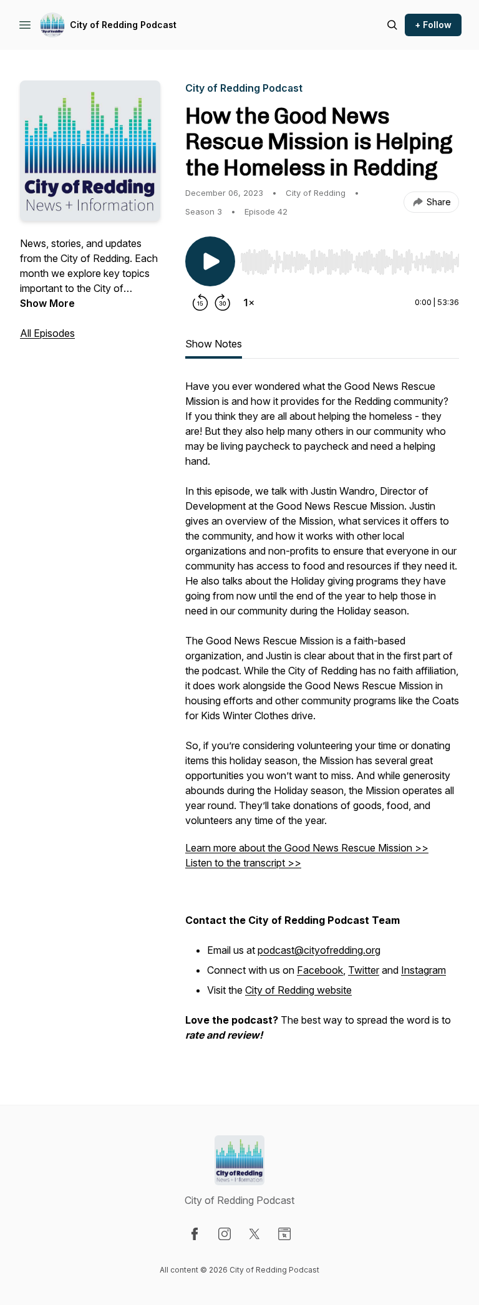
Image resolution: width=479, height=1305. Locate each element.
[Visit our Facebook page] (194, 1234)
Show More (47, 303)
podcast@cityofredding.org (319, 950)
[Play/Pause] (210, 261)
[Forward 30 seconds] (222, 302)
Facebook (320, 970)
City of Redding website (298, 990)
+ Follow (433, 24)
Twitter (363, 970)
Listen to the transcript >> (243, 862)
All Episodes (47, 333)
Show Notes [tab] (213, 343)
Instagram (423, 970)
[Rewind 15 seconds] (200, 302)
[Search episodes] (392, 24)
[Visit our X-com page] (254, 1234)
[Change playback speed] (248, 302)
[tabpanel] (322, 717)
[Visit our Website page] (284, 1234)
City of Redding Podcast (123, 24)
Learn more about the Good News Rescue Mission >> (306, 848)
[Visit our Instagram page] (224, 1234)
